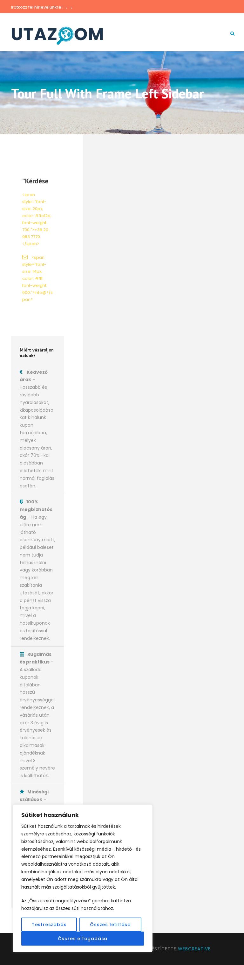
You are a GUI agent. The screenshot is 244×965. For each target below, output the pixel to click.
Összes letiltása (110, 924)
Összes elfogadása (83, 938)
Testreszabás (49, 924)
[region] (82, 878)
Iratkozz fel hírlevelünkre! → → (42, 7)
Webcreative (194, 949)
